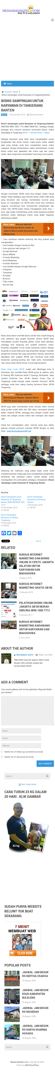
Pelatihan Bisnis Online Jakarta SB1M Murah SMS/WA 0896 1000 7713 (35, 606)
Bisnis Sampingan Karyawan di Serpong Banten (36, 499)
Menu (9, 84)
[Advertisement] (27, 51)
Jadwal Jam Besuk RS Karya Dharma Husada (35, 1029)
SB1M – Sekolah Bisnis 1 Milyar (36, 132)
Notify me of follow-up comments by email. (24, 752)
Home (7, 92)
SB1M (15, 92)
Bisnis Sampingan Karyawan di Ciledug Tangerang (9, 517)
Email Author (45, 655)
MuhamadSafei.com (19, 1062)
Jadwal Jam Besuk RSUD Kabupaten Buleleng (35, 994)
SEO (28, 248)
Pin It (38, 541)
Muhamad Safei (36, 115)
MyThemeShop (32, 1065)
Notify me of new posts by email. (19, 757)
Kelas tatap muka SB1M (12, 369)
